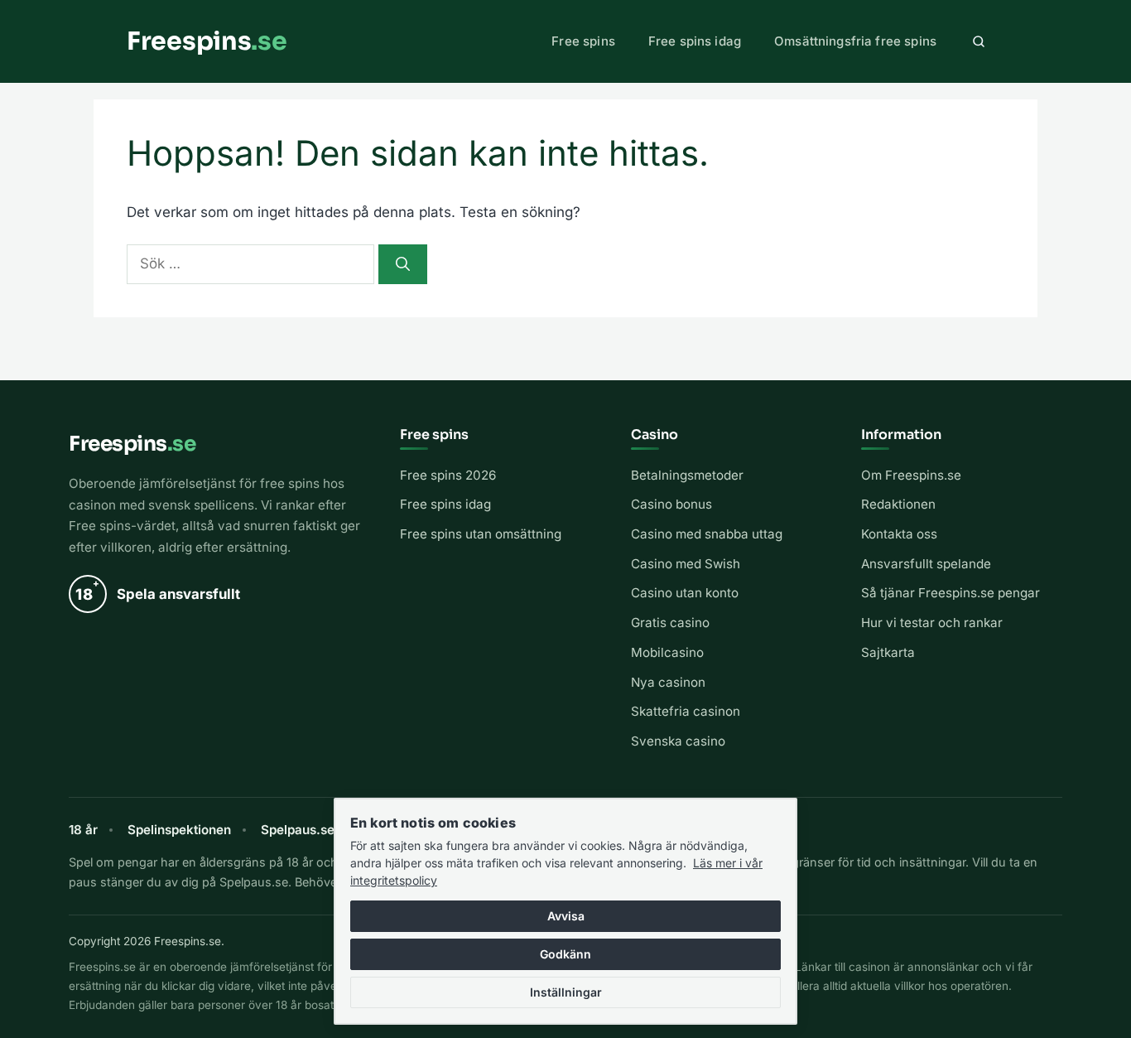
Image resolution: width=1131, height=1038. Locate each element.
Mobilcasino (667, 652)
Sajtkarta (888, 652)
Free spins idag (694, 41)
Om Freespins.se (911, 475)
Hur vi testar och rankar (932, 622)
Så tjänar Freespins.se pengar (950, 593)
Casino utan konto (685, 593)
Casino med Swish (685, 564)
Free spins (583, 41)
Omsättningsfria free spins (855, 41)
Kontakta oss (899, 534)
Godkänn (565, 954)
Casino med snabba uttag (706, 534)
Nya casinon (668, 682)
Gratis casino (670, 622)
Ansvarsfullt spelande (926, 564)
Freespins (206, 41)
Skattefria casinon (685, 711)
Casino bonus (671, 504)
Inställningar (566, 992)
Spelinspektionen (179, 830)
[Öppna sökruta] (978, 41)
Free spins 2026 (448, 475)
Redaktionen (898, 504)
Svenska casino (678, 741)
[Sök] (402, 264)
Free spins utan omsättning (480, 534)
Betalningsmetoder (687, 475)
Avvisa (566, 916)
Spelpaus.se (297, 830)
